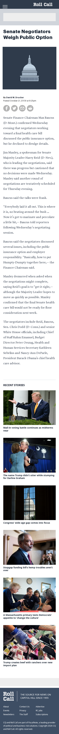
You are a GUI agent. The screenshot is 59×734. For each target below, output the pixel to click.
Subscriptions (42, 714)
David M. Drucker (15, 98)
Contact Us (25, 706)
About (6, 706)
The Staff (24, 714)
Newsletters (8, 714)
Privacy (23, 710)
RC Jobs (39, 710)
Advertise (40, 706)
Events (6, 710)
